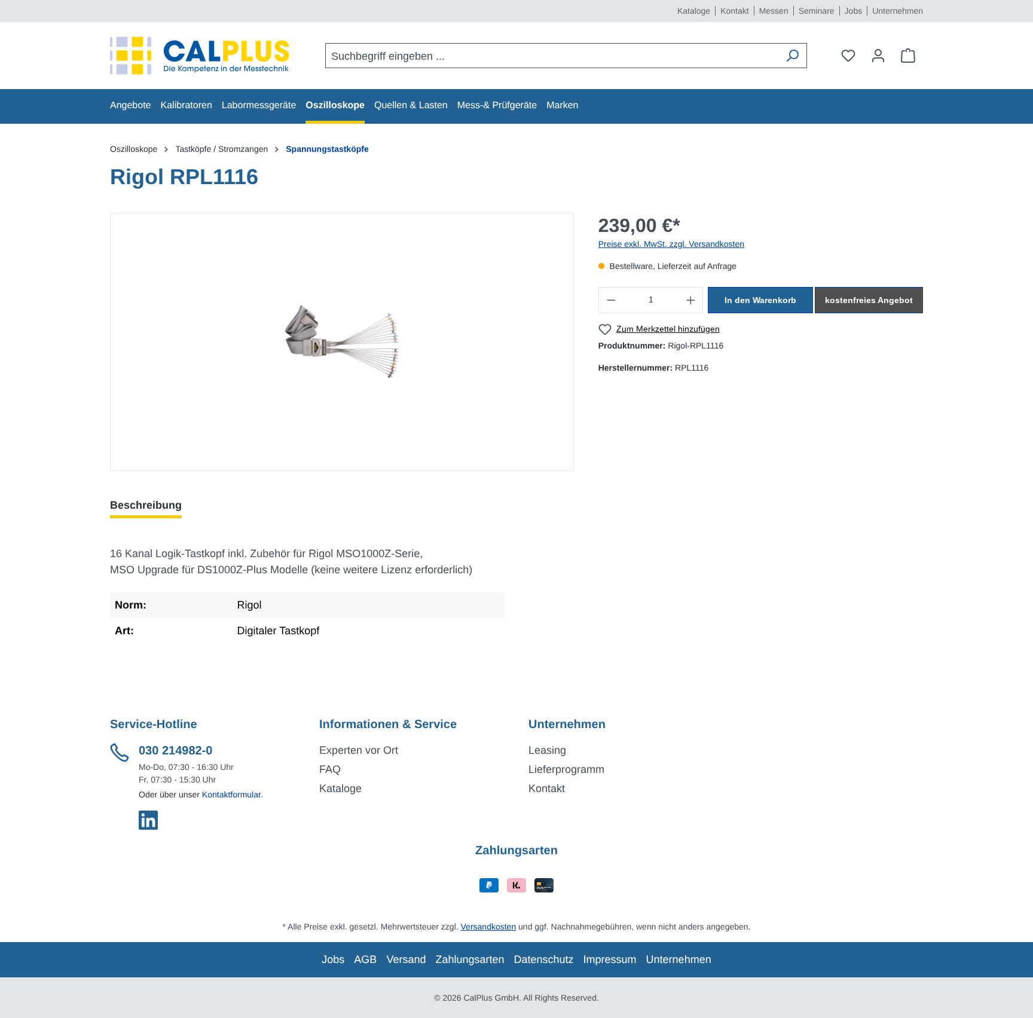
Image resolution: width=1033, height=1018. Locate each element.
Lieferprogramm (566, 769)
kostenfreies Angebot (869, 300)
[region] (342, 342)
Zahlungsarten (469, 959)
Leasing (547, 750)
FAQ (330, 769)
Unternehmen (897, 11)
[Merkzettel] (848, 55)
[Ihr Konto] (878, 55)
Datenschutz (544, 959)
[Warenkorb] (908, 55)
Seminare (817, 11)
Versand (406, 959)
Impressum (610, 959)
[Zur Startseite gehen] (199, 55)
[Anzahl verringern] (611, 300)
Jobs (854, 11)
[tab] (146, 505)
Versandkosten (488, 926)
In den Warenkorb (760, 300)
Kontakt (734, 11)
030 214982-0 (175, 750)
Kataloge (693, 11)
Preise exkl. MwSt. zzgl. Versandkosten (671, 244)
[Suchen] (792, 56)
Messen (773, 11)
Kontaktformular (231, 794)
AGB (365, 959)
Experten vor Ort (358, 750)
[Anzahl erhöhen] (691, 300)
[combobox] (552, 56)
